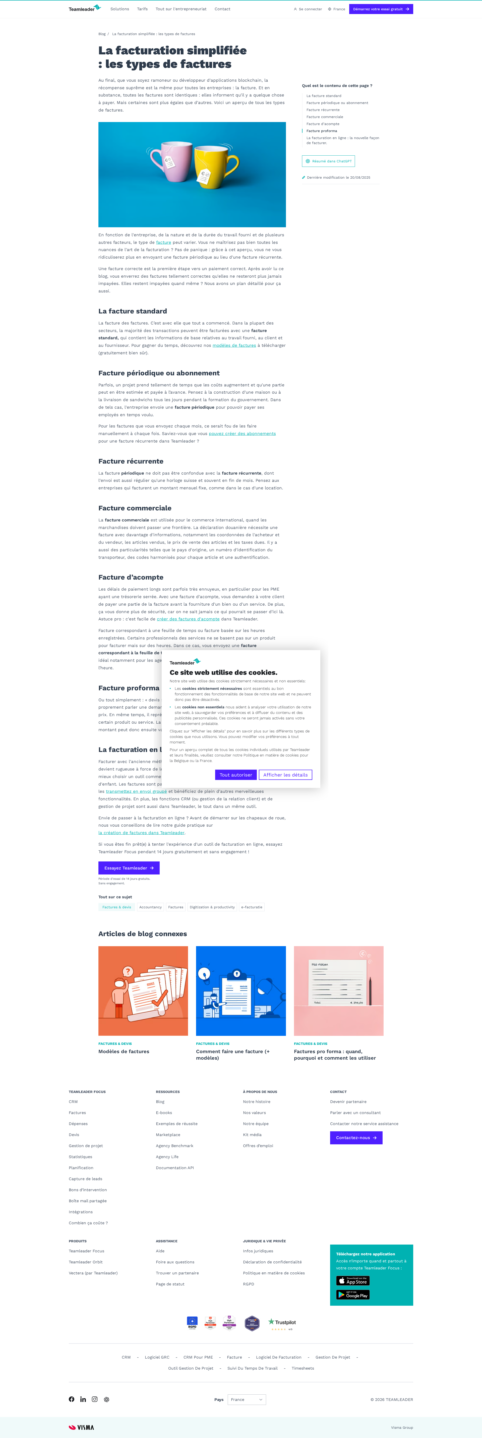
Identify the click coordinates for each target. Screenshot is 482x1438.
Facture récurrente (323, 110)
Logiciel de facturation (279, 1357)
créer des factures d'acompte (188, 618)
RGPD (248, 1284)
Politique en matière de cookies (274, 1273)
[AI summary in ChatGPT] (106, 1399)
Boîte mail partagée (88, 1200)
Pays (219, 1399)
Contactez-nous (353, 1137)
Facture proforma (322, 131)
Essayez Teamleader (125, 867)
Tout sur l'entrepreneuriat (181, 9)
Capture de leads (85, 1178)
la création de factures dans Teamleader (141, 832)
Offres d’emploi (258, 1145)
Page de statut (170, 1284)
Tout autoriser (236, 775)
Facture (234, 1357)
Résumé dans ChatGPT (332, 161)
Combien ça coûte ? (88, 1223)
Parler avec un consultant (355, 1112)
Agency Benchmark (174, 1145)
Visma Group (402, 1427)
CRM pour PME (198, 1357)
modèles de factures (234, 345)
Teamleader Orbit (86, 1262)
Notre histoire (256, 1101)
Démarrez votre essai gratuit (378, 9)
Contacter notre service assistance (364, 1123)
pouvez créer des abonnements (242, 433)
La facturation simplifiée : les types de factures (153, 34)
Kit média (252, 1134)
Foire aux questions (175, 1262)
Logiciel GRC (157, 1357)
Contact (222, 9)
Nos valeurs (254, 1112)
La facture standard (324, 96)
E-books (164, 1112)
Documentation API (175, 1167)
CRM (73, 1101)
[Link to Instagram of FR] (94, 1399)
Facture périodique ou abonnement (337, 103)
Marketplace (168, 1134)
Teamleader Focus (86, 1251)
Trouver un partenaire (177, 1273)
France (339, 9)
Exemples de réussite (177, 1123)
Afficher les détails (285, 775)
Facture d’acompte (323, 124)
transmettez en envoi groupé (136, 791)
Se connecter (310, 9)
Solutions (119, 9)
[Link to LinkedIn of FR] (83, 1399)
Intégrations (81, 1211)
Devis (74, 1134)
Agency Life (167, 1156)
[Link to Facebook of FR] (71, 1399)
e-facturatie (251, 907)
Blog (101, 34)
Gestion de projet (86, 1145)
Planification (81, 1167)
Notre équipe (256, 1123)
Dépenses (78, 1123)
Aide (160, 1251)
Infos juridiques (258, 1251)
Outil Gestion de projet (190, 1368)
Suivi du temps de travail (252, 1368)
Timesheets (303, 1368)
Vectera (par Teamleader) (93, 1273)
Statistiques (80, 1156)
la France (204, 760)
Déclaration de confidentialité (272, 1262)
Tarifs (142, 9)
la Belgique (179, 760)
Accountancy (150, 907)
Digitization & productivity (212, 907)
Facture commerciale (325, 117)
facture (163, 242)
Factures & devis (116, 907)
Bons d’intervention (88, 1189)
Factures (175, 907)
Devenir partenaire (348, 1101)
